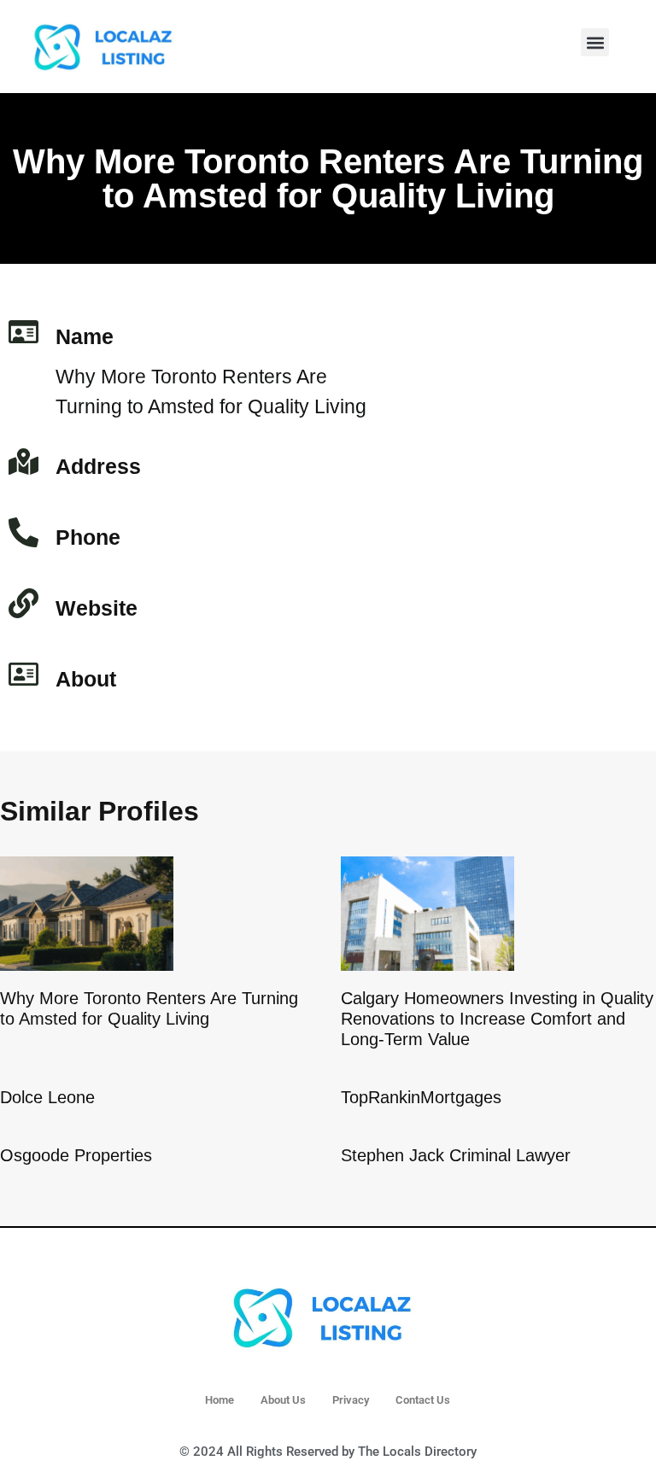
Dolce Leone (47, 1097)
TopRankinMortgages (421, 1097)
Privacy (350, 1399)
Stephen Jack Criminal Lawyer (456, 1155)
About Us (283, 1399)
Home (219, 1399)
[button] (595, 42)
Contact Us (422, 1399)
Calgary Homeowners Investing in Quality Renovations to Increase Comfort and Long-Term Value (497, 1019)
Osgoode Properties (76, 1155)
